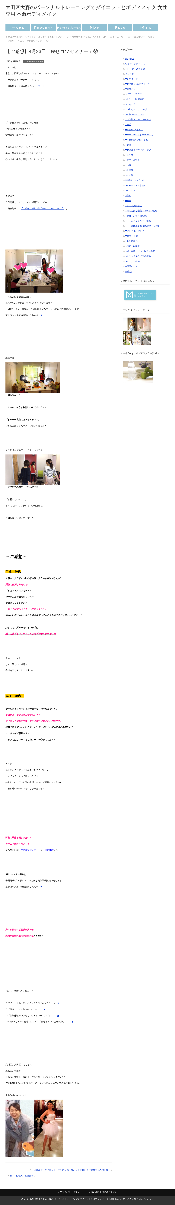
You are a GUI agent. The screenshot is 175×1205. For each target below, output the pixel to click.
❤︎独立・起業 (131, 236)
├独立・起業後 (132, 246)
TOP (57, 37)
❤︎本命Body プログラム (136, 140)
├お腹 (128, 165)
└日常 (128, 195)
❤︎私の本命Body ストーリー (138, 84)
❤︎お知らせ (130, 89)
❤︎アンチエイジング (134, 231)
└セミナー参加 (132, 261)
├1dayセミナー (132, 104)
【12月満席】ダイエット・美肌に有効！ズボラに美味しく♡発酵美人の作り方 (69, 1170)
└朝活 (128, 124)
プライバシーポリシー (71, 1192)
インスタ (129, 74)
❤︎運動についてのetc (135, 180)
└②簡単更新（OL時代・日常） (142, 226)
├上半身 (129, 155)
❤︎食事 (128, 200)
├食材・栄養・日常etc (136, 216)
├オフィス (130, 190)
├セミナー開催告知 (134, 99)
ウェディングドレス (135, 64)
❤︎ (42, 315)
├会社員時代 (131, 241)
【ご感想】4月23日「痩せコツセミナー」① (42, 208)
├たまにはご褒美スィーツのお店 (141, 211)
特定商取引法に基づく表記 (104, 1192)
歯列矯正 (129, 59)
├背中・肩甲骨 (132, 160)
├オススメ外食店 (133, 205)
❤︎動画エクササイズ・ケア (138, 150)
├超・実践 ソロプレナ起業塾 (140, 251)
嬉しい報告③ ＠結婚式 (21, 1176)
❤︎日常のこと (131, 266)
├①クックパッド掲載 (138, 221)
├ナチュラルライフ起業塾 (138, 256)
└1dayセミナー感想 (33, 61)
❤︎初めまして (131, 79)
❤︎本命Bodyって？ (134, 129)
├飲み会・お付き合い (135, 185)
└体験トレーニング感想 (138, 119)
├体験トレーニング (134, 114)
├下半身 (129, 170)
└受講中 (129, 145)
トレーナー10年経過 (135, 69)
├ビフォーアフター (134, 94)
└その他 (129, 175)
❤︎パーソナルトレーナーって (139, 135)
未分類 (128, 271)
